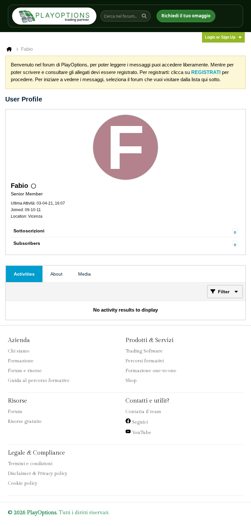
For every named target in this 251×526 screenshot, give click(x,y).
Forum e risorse (25, 370)
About (56, 274)
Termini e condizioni (30, 463)
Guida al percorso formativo (38, 380)
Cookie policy (22, 483)
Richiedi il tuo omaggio (185, 16)
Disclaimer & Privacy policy (37, 473)
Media (84, 274)
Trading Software (144, 351)
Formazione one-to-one (151, 370)
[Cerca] (145, 16)
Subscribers (26, 243)
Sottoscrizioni (28, 230)
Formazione (21, 361)
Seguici (139, 422)
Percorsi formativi (145, 361)
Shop (131, 380)
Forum (15, 411)
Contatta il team (143, 411)
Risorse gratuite (25, 421)
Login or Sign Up (220, 37)
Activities (24, 274)
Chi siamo (18, 351)
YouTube (141, 432)
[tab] (24, 274)
